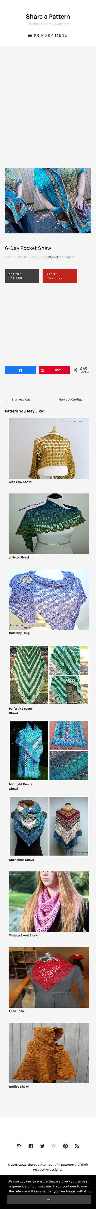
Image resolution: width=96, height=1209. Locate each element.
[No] (89, 1192)
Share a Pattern (48, 16)
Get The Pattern (15, 276)
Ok (49, 1199)
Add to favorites (55, 276)
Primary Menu (51, 35)
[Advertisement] (48, 113)
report (69, 257)
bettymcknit (54, 257)
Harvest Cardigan (71, 399)
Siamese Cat (21, 399)
